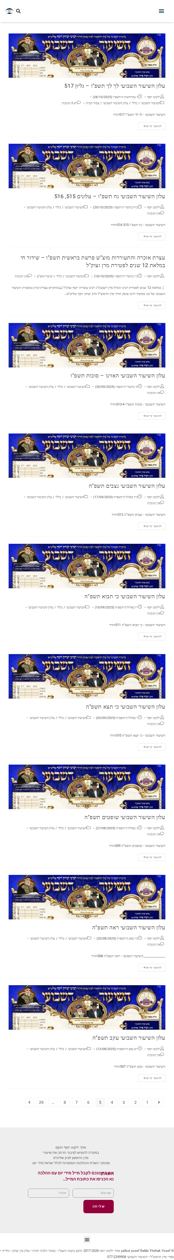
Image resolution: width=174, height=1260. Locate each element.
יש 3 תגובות (69, 103)
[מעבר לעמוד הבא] (29, 1102)
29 (41, 1102)
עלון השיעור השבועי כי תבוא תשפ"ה (125, 596)
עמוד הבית (92, 103)
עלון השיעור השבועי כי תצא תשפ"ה (125, 707)
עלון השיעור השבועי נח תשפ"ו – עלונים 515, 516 (109, 196)
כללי (134, 103)
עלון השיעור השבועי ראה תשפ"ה (128, 927)
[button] (161, 11)
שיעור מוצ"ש (45, 276)
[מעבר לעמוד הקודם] (159, 1102)
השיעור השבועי (150, 103)
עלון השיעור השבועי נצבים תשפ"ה (127, 486)
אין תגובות (153, 213)
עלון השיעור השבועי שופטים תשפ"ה (125, 817)
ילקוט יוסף (153, 97)
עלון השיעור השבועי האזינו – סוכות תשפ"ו (118, 375)
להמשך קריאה (150, 125)
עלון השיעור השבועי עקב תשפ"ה (128, 1038)
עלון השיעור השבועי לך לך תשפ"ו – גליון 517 (114, 86)
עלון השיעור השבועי (115, 103)
